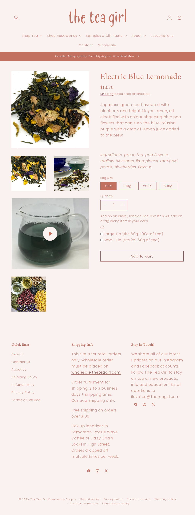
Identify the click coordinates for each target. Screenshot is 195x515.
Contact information (84, 503)
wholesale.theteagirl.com (96, 372)
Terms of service (138, 499)
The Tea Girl (38, 499)
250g (147, 186)
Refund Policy (22, 384)
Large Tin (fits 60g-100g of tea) (133, 234)
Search (17, 354)
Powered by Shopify (62, 499)
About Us (18, 369)
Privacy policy (113, 499)
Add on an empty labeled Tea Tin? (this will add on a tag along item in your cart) (141, 218)
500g (168, 186)
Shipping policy (165, 499)
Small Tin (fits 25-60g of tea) (132, 240)
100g (127, 186)
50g (108, 186)
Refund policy (89, 499)
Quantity (106, 196)
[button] (16, 18)
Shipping (107, 94)
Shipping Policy (24, 377)
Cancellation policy (115, 503)
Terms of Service (26, 400)
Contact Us (20, 362)
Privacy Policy (22, 392)
